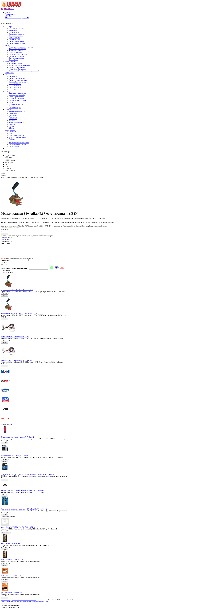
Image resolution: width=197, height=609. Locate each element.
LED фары (8, 27)
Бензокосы (12, 132)
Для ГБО (8, 91)
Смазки (11, 126)
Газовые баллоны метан (17, 82)
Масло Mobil (31, 602)
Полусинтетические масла (18, 54)
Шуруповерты (14, 146)
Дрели (11, 133)
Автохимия (13, 113)
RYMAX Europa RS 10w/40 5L (11, 592)
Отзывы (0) (5, 239)
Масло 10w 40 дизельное (17, 69)
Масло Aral (12, 602)
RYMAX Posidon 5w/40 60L (10, 543)
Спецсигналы (14, 32)
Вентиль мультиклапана (17, 93)
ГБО (6, 74)
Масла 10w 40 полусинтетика (19, 65)
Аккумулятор (13, 115)
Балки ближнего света (17, 43)
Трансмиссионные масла (17, 49)
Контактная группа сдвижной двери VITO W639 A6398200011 (23, 490)
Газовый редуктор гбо (17, 97)
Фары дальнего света (16, 34)
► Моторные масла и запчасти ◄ (24, 600)
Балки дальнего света (16, 41)
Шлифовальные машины (17, 144)
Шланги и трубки (15, 108)
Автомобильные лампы (17, 111)
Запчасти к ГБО (14, 102)
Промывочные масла (16, 56)
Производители (10, 14)
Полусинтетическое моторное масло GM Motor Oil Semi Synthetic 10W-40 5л (27, 474)
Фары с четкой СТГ (16, 36)
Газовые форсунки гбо (17, 95)
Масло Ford (40, 602)
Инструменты (10, 130)
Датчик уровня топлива (17, 100)
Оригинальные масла (16, 58)
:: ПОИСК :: (9, 16)
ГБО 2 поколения (15, 84)
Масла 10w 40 (10, 62)
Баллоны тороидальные (17, 78)
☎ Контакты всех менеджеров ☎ (17, 18)
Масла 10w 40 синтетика (17, 67)
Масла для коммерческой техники (21, 47)
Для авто (8, 109)
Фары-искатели (14, 38)
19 (1, 453)
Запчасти (12, 120)
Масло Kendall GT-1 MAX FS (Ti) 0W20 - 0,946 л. (18, 527)
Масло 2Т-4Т (13, 60)
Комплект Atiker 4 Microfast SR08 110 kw (15, 337)
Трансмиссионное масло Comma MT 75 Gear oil (17, 437)
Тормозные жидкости (16, 122)
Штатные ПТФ (14, 39)
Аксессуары (13, 117)
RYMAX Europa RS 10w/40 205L (12, 559)
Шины (11, 128)
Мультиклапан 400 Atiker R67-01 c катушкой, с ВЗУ (19, 313)
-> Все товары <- (7, 23)
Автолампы (13, 30)
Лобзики (12, 139)
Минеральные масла (16, 50)
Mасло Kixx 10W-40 (16, 63)
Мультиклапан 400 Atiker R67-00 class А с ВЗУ (17, 290)
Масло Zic (4, 602)
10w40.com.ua (5, 600)
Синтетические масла (16, 52)
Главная (7, 12)
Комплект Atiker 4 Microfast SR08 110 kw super (17, 360)
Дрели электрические (16, 135)
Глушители (13, 119)
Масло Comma (22, 602)
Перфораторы (14, 141)
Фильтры (12, 106)
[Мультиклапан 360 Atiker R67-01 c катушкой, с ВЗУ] (16, 208)
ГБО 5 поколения (15, 89)
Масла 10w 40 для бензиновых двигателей (24, 71)
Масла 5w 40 (9, 73)
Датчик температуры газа (18, 98)
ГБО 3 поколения (15, 85)
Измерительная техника (17, 137)
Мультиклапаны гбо (16, 104)
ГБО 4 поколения (15, 87)
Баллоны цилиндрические (18, 80)
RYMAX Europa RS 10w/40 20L (12, 576)
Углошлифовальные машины (19, 143)
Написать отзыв (6, 237)
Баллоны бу (13, 76)
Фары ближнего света (16, 28)
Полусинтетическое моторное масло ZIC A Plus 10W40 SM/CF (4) (24, 509)
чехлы (47, 602)
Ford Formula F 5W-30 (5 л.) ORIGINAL (14, 455)
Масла (7, 45)
